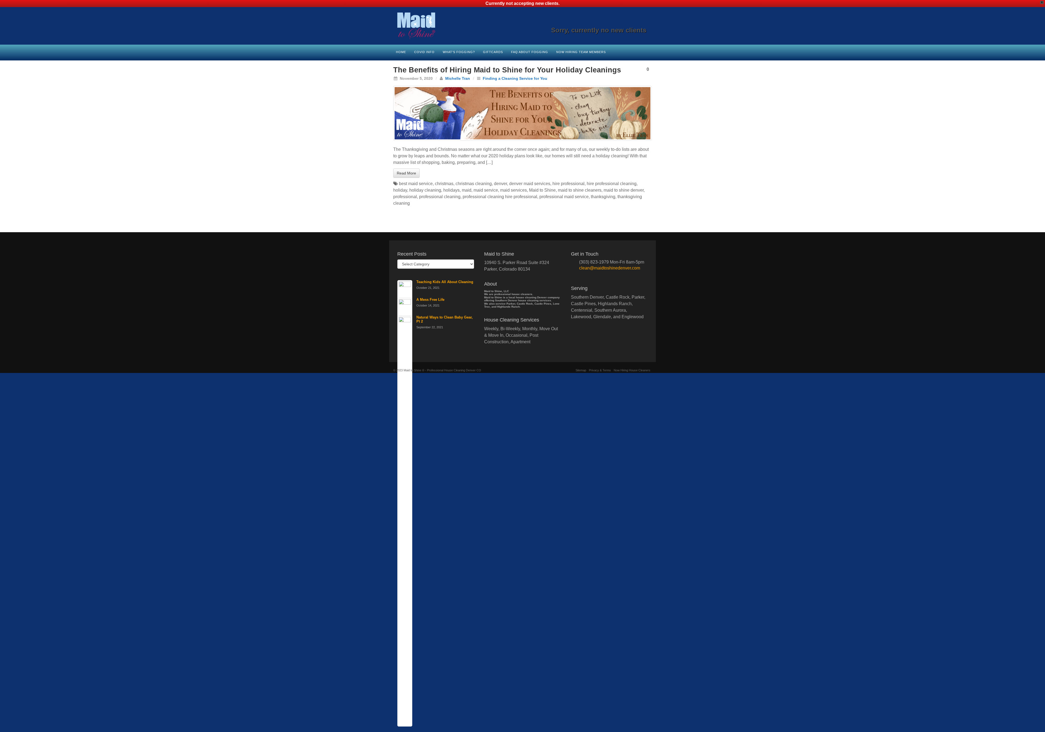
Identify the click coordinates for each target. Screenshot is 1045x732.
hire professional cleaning (612, 183)
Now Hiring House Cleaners (632, 370)
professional (405, 196)
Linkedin (628, 22)
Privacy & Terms (600, 370)
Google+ (620, 22)
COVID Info (424, 52)
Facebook (613, 22)
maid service (486, 190)
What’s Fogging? (459, 52)
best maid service (416, 183)
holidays (451, 190)
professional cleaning (439, 196)
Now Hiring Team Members (581, 52)
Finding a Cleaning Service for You (515, 78)
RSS (642, 22)
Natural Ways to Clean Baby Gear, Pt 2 (444, 319)
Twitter (635, 22)
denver (500, 183)
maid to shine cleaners (579, 190)
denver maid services (529, 183)
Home (401, 52)
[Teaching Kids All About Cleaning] (404, 485)
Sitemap (581, 370)
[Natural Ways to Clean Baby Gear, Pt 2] (404, 521)
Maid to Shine (542, 190)
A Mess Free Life (430, 300)
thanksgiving (603, 196)
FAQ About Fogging (529, 52)
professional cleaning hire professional (500, 196)
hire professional (568, 183)
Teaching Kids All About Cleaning (444, 282)
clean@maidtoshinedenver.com (609, 268)
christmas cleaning (474, 183)
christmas (444, 183)
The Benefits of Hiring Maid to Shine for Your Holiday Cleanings (507, 70)
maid (466, 190)
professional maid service (564, 196)
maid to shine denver (624, 190)
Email (606, 22)
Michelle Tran (457, 78)
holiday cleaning (425, 190)
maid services (513, 190)
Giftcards (493, 52)
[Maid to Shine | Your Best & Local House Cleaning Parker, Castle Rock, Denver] (522, 26)
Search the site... (648, 51)
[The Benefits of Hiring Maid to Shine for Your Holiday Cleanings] (522, 113)
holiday (400, 190)
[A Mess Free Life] (404, 503)
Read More (406, 173)
